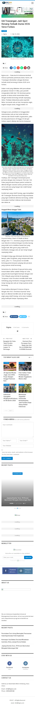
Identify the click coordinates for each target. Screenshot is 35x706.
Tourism (4, 31)
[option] (17, 488)
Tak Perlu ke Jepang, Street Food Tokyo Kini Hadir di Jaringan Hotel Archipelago (17, 499)
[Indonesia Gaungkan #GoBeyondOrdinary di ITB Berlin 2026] (10, 388)
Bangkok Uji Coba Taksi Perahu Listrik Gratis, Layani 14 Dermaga (9, 345)
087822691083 (10, 691)
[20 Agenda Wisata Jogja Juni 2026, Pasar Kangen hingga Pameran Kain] (10, 366)
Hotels (17, 473)
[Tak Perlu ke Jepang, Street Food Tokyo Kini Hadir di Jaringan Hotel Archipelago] (17, 488)
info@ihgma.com (11, 689)
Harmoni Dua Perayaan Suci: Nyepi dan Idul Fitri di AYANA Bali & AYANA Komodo (25, 345)
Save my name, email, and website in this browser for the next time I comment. (17, 453)
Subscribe (28, 557)
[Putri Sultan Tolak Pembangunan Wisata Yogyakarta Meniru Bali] (25, 366)
